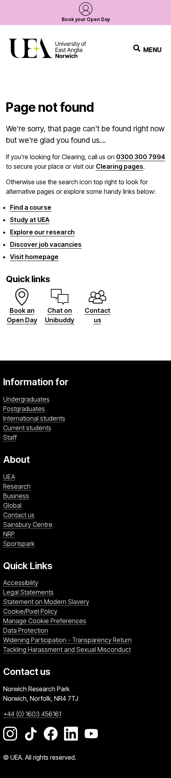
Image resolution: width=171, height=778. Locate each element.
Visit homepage (34, 257)
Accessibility (20, 583)
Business (16, 496)
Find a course (30, 207)
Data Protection (25, 630)
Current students (27, 428)
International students (34, 418)
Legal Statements (28, 592)
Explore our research (42, 232)
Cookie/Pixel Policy (30, 611)
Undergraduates (26, 399)
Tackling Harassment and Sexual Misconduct (67, 649)
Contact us (19, 515)
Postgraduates (24, 409)
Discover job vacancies (46, 244)
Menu (152, 50)
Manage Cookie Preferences (44, 621)
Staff (10, 437)
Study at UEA (29, 220)
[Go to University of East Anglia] (47, 49)
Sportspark (70, 543)
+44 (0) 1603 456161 (32, 714)
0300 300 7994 (140, 157)
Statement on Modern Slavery (46, 602)
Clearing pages (119, 166)
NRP (51, 534)
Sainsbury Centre (83, 524)
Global (12, 505)
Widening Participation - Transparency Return (67, 640)
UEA (9, 477)
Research (17, 486)
